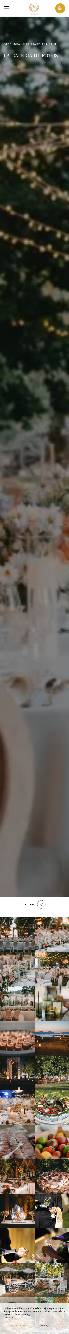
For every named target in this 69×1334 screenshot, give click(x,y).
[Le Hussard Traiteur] (34, 8)
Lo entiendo (19, 1325)
